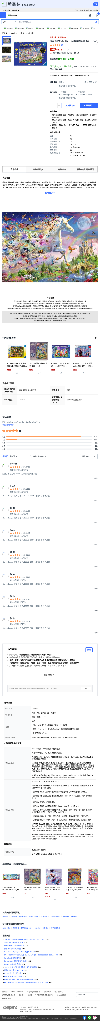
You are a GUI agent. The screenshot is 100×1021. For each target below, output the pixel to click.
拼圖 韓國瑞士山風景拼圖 (12, 949)
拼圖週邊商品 (55, 917)
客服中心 (89, 10)
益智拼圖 (31, 33)
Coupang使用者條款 (33, 991)
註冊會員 (82, 10)
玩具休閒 (14, 33)
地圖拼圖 (37, 928)
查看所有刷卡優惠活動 (67, 86)
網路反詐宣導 (6, 998)
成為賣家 (96, 10)
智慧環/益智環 (33, 917)
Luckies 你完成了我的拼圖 (12, 973)
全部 (4, 22)
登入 (76, 10)
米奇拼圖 (45, 928)
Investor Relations (17, 991)
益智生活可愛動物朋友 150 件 (14, 943)
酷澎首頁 (5, 33)
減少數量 (59, 104)
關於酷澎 (5, 991)
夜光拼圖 (16, 928)
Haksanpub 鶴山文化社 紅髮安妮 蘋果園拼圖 (19, 979)
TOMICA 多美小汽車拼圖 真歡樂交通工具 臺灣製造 (20, 967)
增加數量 (59, 107)
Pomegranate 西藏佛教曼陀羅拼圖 (15, 961)
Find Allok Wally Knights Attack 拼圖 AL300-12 (19, 952)
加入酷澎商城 (61, 994)
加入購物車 (70, 105)
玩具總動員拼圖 (26, 928)
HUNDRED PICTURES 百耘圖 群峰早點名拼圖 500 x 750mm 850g (26, 982)
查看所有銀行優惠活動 (67, 98)
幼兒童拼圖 (23, 917)
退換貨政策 (47, 991)
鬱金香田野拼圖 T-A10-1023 (13, 970)
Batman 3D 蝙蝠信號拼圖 (12, 964)
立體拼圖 (14, 917)
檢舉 (86, 689)
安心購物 (21, 994)
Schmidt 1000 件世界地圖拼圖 (14, 946)
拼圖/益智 (22, 33)
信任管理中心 (59, 991)
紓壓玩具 (74, 917)
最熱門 (5, 456)
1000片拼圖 (6, 928)
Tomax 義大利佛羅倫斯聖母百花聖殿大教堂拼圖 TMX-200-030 (24, 940)
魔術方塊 (66, 917)
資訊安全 (31, 994)
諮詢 (89, 650)
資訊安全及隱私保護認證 (45, 994)
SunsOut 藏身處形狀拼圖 (12, 958)
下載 (95, 4)
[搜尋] (96, 22)
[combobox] (89, 456)
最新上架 (14, 456)
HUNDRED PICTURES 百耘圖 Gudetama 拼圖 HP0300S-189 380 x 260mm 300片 (31, 955)
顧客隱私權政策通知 (8, 994)
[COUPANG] (10, 1008)
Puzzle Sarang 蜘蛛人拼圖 (13, 976)
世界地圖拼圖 (55, 928)
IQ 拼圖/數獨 (45, 917)
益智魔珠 (5, 917)
